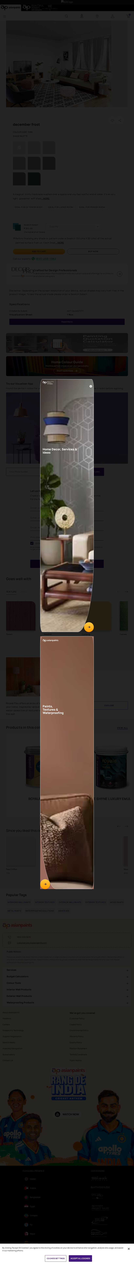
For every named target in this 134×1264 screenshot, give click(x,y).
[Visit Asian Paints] (45, 884)
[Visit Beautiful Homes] (89, 627)
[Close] (91, 386)
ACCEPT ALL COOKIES (80, 1258)
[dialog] (67, 632)
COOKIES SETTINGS (56, 1258)
